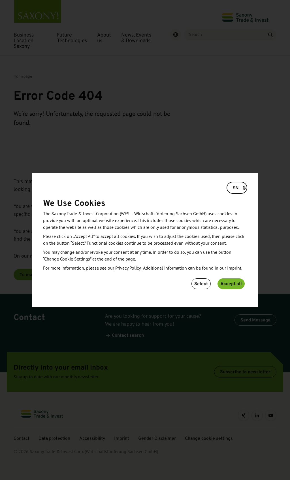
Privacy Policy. (128, 268)
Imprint (234, 268)
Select (201, 283)
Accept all (231, 283)
